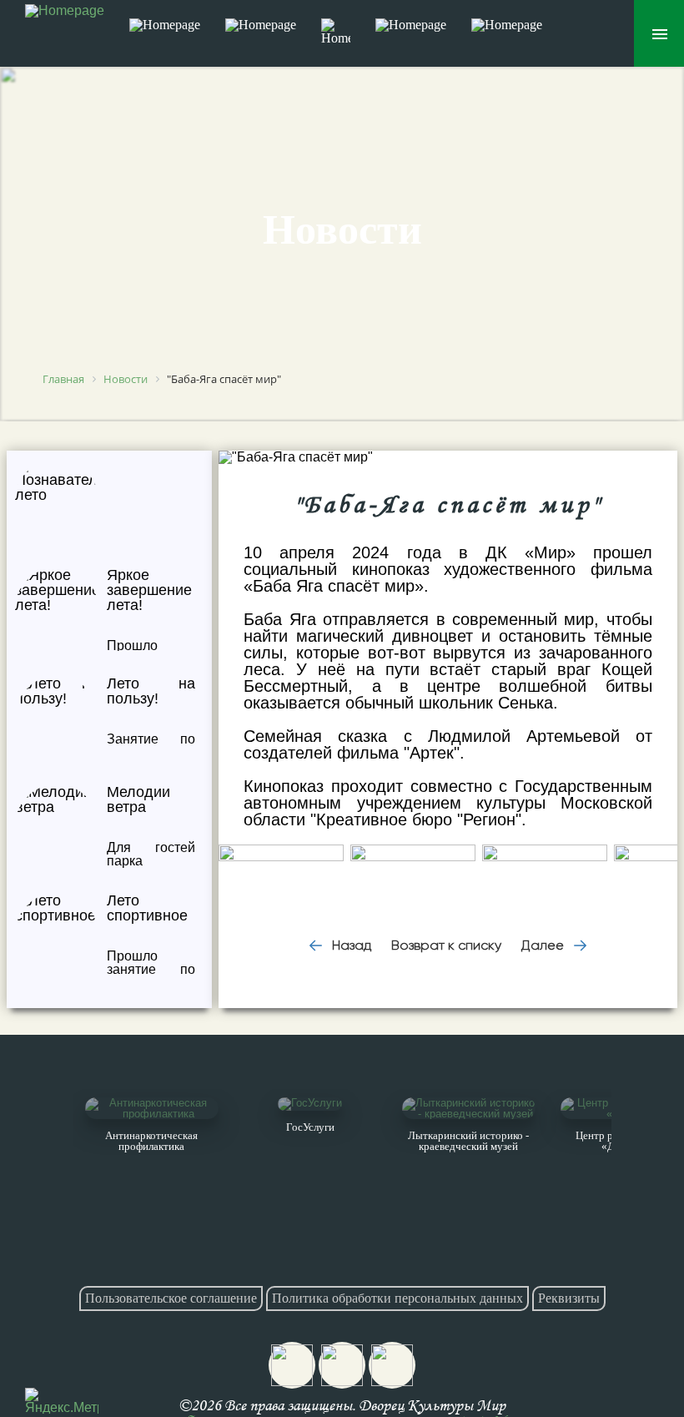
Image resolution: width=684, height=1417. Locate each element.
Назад (350, 945)
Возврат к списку (446, 945)
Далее (544, 945)
